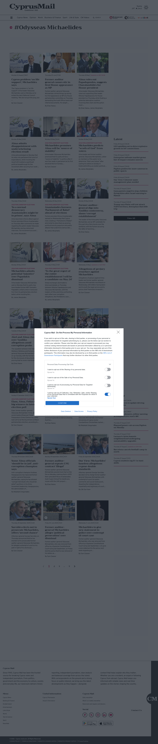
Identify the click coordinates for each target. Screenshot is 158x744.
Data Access (79, 411)
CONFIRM (62, 403)
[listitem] (79, 364)
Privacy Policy (92, 411)
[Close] (119, 333)
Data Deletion (66, 411)
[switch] (108, 369)
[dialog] (79, 372)
